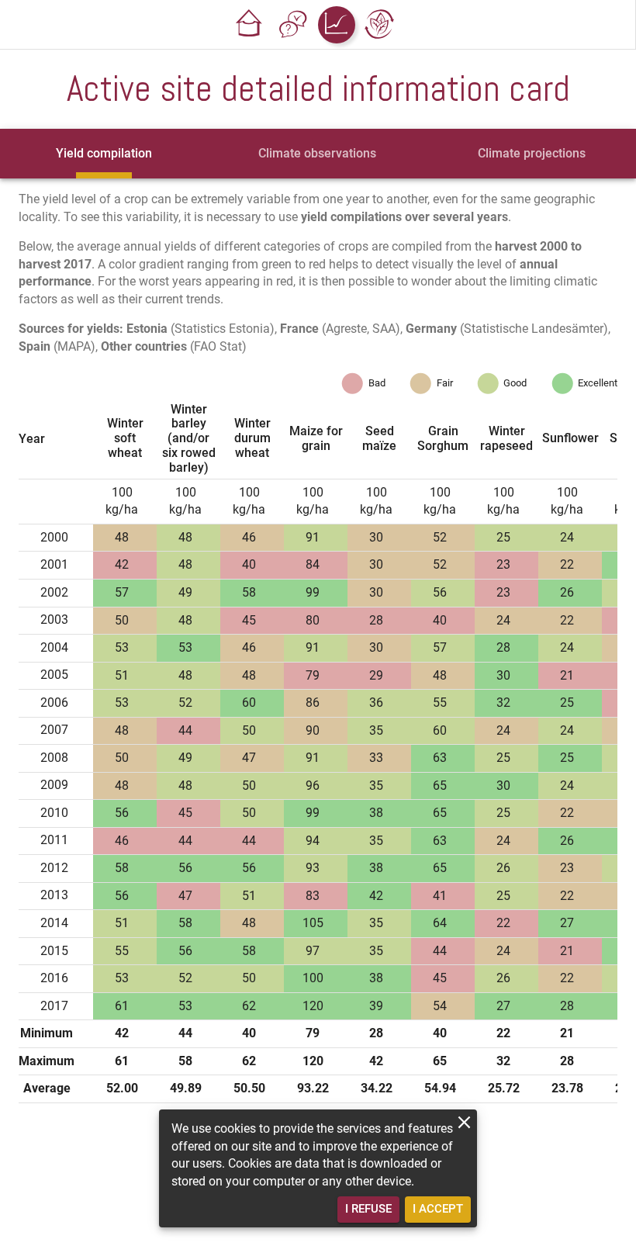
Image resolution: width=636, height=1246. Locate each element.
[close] (464, 1122)
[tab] (104, 153)
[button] (249, 24)
